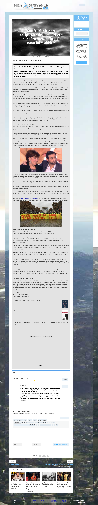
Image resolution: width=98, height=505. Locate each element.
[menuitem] (15, 420)
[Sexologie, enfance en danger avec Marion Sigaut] (18, 476)
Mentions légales (64, 501)
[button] (17, 423)
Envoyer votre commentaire (61, 444)
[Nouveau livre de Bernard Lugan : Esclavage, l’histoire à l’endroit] (64, 476)
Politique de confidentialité (53, 501)
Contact (42, 500)
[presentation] (15, 420)
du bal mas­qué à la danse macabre (29, 198)
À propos (34, 500)
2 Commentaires (45, 56)
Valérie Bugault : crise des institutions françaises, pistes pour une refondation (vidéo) (33, 486)
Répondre (65, 379)
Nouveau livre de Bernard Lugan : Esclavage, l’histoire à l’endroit (64, 485)
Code (67, 418)
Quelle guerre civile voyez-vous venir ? (48, 483)
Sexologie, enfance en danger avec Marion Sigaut (17, 484)
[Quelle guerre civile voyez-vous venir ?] (49, 476)
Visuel (62, 418)
